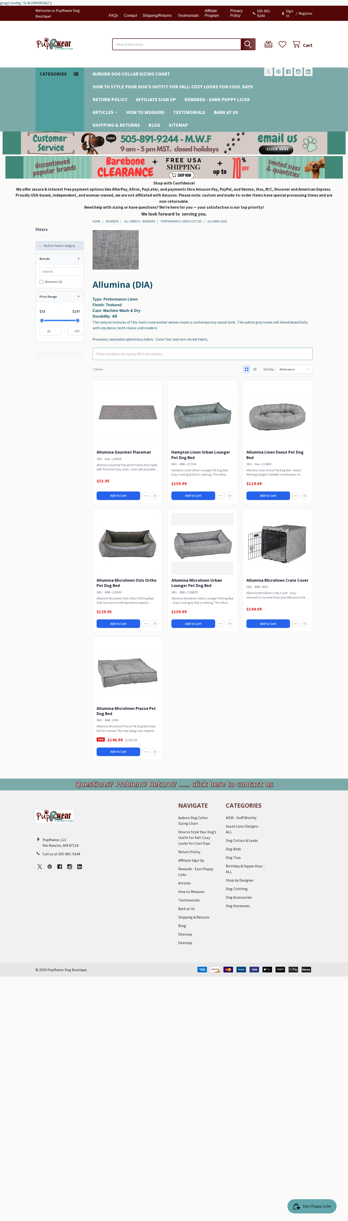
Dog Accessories (239, 897)
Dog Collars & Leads (242, 840)
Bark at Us (226, 112)
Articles (103, 112)
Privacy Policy (236, 13)
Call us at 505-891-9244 (61, 854)
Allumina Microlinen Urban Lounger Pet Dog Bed (196, 583)
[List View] (255, 369)
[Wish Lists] (283, 44)
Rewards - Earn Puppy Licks (217, 99)
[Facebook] (288, 72)
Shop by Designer (240, 880)
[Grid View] (246, 369)
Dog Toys (233, 857)
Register (305, 13)
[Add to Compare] (146, 496)
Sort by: (269, 369)
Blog (154, 125)
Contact (130, 16)
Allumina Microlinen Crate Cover (277, 580)
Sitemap (178, 125)
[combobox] (183, 44)
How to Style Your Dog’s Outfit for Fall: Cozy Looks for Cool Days (173, 87)
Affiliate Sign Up (156, 99)
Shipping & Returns (116, 125)
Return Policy (110, 99)
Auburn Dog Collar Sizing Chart (131, 74)
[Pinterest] (278, 72)
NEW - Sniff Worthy (241, 817)
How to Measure (145, 112)
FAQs (113, 16)
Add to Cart (118, 496)
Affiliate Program (212, 13)
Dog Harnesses (238, 905)
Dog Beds (233, 849)
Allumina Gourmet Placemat (124, 452)
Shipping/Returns (157, 16)
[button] (174, 142)
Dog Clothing (237, 888)
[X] (268, 72)
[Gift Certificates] (269, 44)
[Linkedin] (308, 72)
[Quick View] (155, 496)
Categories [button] (53, 74)
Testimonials (188, 16)
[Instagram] (298, 72)
